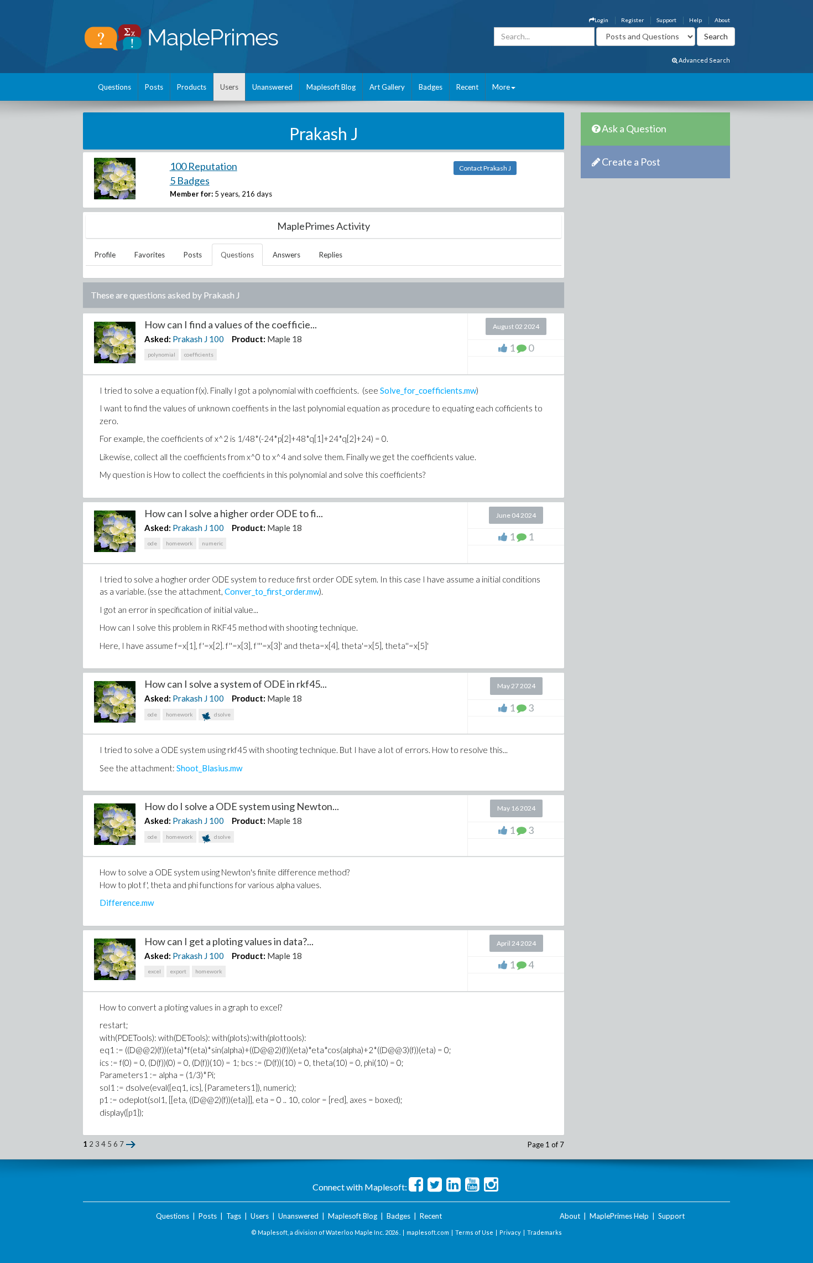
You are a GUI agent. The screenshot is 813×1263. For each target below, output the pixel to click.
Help (695, 20)
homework (179, 543)
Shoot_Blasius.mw (209, 768)
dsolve (222, 714)
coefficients (198, 354)
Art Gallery (387, 87)
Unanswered (272, 87)
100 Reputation (203, 166)
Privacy (510, 1232)
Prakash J (190, 339)
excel (154, 971)
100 (216, 339)
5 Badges (190, 180)
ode (152, 543)
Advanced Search (704, 60)
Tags (233, 1216)
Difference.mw (127, 903)
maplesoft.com (427, 1232)
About (722, 20)
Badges (430, 87)
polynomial (161, 354)
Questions (114, 87)
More (501, 87)
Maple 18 (284, 339)
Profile (105, 254)
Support (666, 20)
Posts (154, 87)
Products (191, 87)
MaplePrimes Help (619, 1216)
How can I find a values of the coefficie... (230, 324)
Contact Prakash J (485, 168)
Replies (330, 254)
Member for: (191, 193)
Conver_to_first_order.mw (272, 591)
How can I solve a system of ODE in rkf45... (235, 684)
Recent (467, 87)
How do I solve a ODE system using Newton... (241, 806)
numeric (212, 543)
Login (601, 20)
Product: (248, 339)
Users (229, 87)
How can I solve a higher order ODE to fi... (233, 513)
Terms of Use (474, 1232)
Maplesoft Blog (331, 87)
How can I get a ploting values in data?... (229, 941)
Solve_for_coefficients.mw (428, 390)
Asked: (157, 339)
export (178, 971)
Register (632, 20)
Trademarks (544, 1232)
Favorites (149, 254)
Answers (286, 254)
